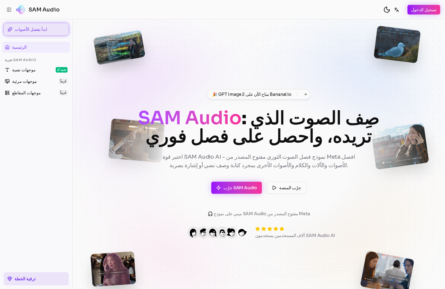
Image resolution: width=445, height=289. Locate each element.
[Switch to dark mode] (387, 9)
